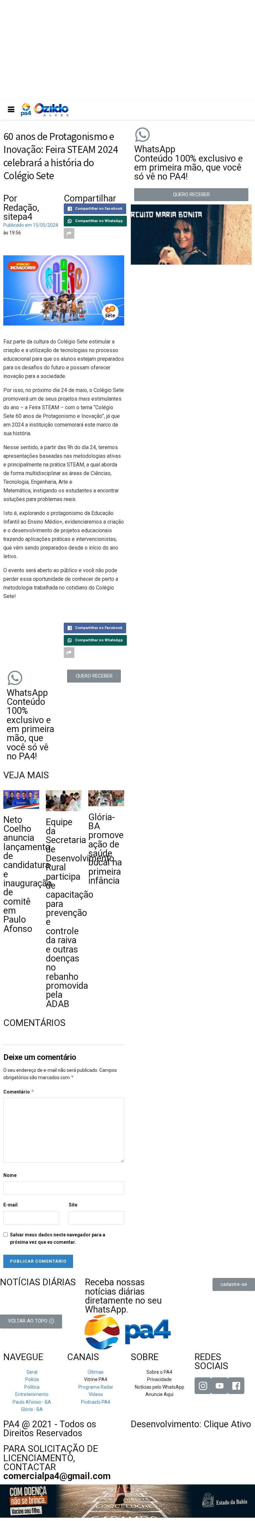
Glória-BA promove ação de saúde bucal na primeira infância (106, 849)
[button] (94, 676)
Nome (10, 1175)
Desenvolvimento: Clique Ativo (191, 1424)
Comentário (18, 1091)
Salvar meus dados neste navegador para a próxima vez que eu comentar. (57, 1238)
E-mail (10, 1204)
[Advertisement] (127, 49)
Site (73, 1204)
